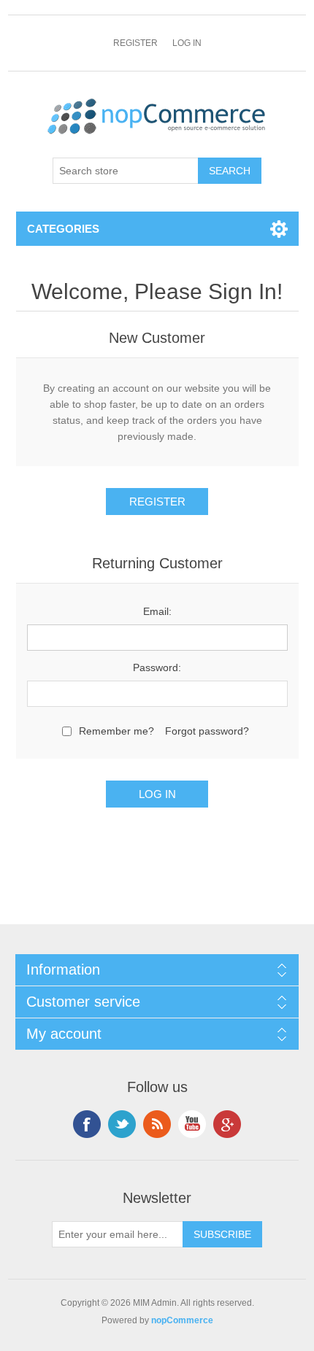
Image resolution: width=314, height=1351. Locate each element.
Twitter (122, 1124)
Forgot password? (207, 731)
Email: (157, 611)
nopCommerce (182, 1320)
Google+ (227, 1124)
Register (135, 43)
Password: (157, 667)
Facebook (87, 1124)
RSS (157, 1124)
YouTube (192, 1124)
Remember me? (116, 731)
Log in (187, 43)
